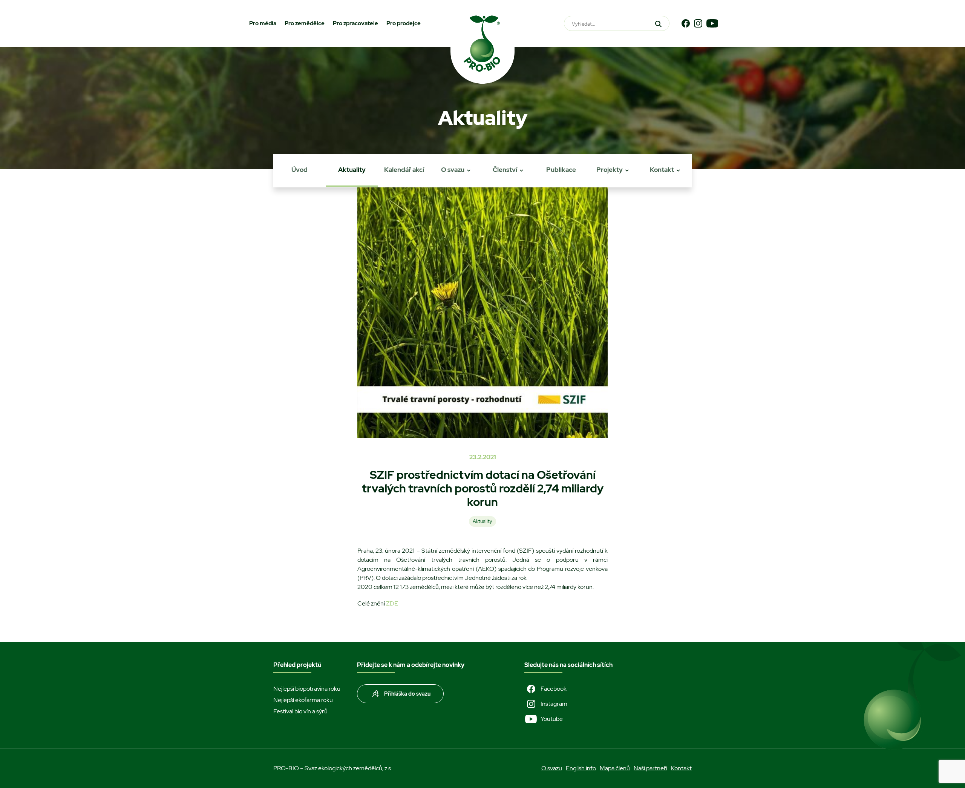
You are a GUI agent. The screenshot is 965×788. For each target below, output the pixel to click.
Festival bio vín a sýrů (300, 711)
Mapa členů (615, 768)
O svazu (452, 170)
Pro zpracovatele (355, 23)
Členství (505, 170)
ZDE (392, 603)
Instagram (554, 704)
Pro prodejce (403, 23)
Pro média (262, 23)
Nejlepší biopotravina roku (306, 689)
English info (581, 768)
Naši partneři (650, 768)
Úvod (299, 170)
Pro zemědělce (305, 23)
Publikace (561, 170)
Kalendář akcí (404, 170)
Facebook (554, 689)
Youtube (552, 719)
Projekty (609, 170)
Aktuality (352, 170)
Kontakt (662, 170)
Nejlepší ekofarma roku (303, 700)
